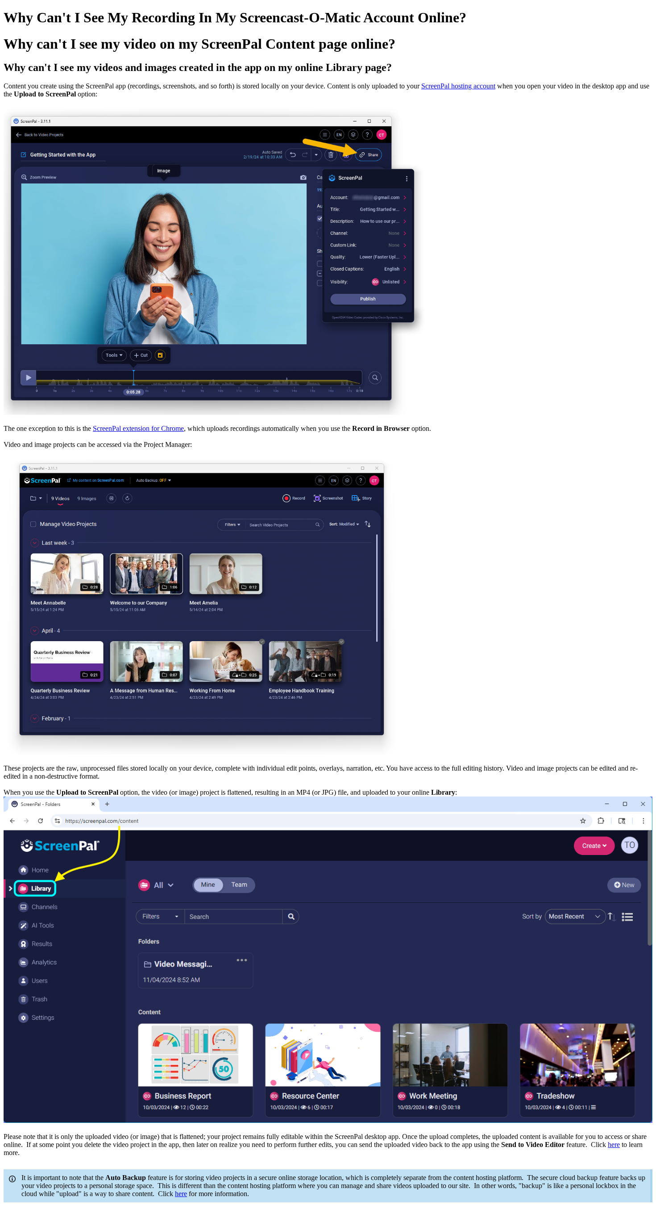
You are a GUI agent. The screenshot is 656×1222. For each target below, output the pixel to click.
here (614, 1144)
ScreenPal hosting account (458, 86)
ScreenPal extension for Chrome (138, 428)
